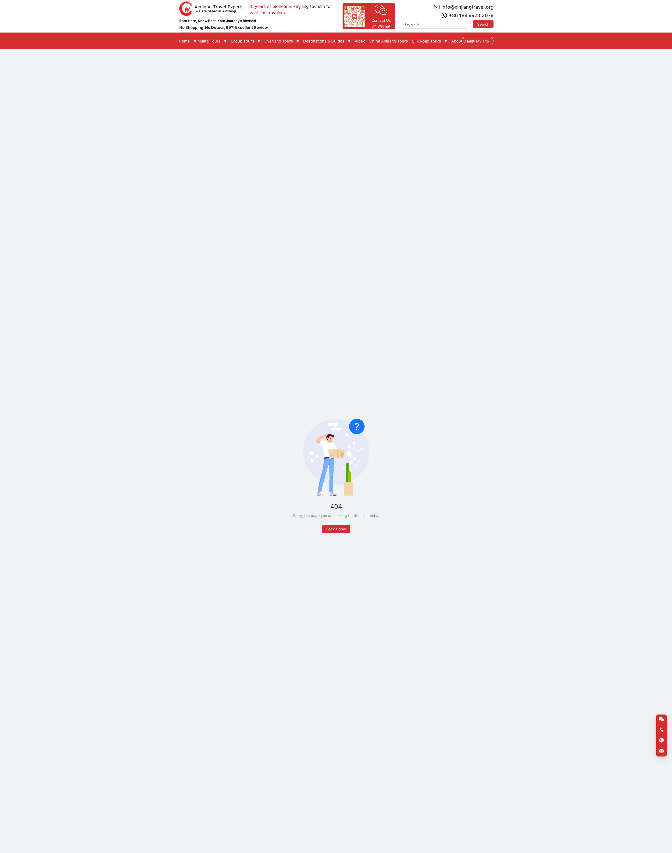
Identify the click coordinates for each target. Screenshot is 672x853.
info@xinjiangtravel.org (468, 7)
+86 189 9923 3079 (471, 15)
